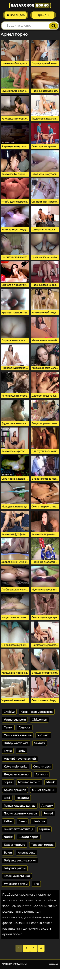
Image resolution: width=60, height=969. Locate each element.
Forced (48, 813)
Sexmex (39, 743)
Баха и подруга (14, 844)
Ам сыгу (47, 805)
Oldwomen (39, 719)
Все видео (17, 15)
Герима (44, 829)
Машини (22, 797)
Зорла (8, 782)
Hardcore (38, 821)
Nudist (8, 837)
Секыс (8, 727)
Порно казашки (14, 964)
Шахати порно (28, 837)
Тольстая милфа (42, 844)
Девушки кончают (17, 774)
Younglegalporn (15, 719)
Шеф (7, 797)
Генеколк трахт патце (18, 829)
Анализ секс (26, 852)
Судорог (24, 727)
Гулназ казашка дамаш (20, 805)
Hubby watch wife (16, 743)
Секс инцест (42, 766)
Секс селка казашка (18, 735)
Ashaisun (42, 774)
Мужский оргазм (16, 883)
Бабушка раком (15, 868)
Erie (36, 883)
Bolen (8, 852)
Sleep (22, 821)
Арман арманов (15, 790)
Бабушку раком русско (20, 860)
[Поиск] (53, 25)
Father (8, 821)
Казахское (30, 5)
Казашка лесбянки (17, 876)
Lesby (21, 751)
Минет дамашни (43, 790)
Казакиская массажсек (37, 711)
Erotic (8, 751)
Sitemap (53, 964)
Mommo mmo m (29, 782)
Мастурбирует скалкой (20, 758)
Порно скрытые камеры (21, 813)
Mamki (50, 782)
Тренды (43, 15)
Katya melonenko (15, 766)
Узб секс (43, 735)
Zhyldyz (9, 711)
